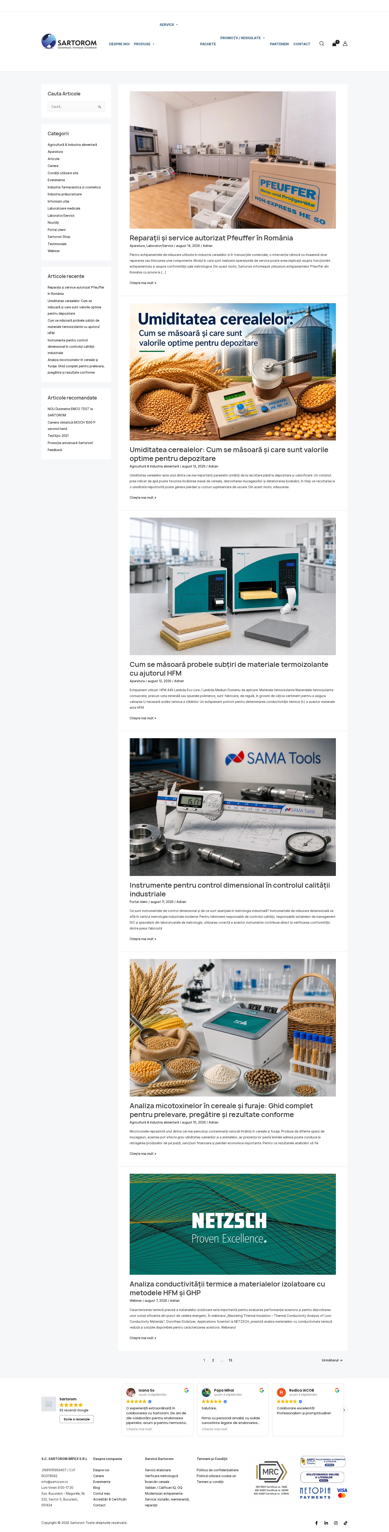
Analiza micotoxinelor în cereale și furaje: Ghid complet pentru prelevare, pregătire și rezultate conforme (76, 366)
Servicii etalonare (158, 1470)
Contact (301, 44)
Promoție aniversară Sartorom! (70, 443)
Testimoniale (57, 244)
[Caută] (321, 43)
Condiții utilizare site (63, 173)
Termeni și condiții (210, 1482)
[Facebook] (316, 1523)
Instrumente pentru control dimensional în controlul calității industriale (71, 346)
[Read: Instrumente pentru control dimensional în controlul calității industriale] (233, 807)
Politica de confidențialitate (217, 1470)
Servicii (167, 25)
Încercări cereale (157, 1482)
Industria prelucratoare (65, 194)
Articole (53, 159)
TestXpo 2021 (58, 436)
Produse (142, 44)
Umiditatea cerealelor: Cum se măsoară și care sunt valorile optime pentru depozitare (74, 307)
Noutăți (53, 222)
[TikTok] (346, 1523)
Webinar (54, 251)
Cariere (53, 166)
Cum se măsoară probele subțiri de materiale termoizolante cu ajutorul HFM (74, 326)
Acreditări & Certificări (110, 1499)
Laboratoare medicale (64, 208)
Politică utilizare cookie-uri (216, 1476)
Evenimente (56, 180)
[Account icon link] (345, 43)
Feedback (55, 450)
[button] (344, 1409)
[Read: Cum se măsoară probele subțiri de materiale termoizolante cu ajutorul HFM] (233, 586)
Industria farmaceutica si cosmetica (74, 187)
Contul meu (101, 1493)
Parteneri (279, 44)
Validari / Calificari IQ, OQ (163, 1487)
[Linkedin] (326, 1523)
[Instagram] (336, 1523)
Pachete (208, 44)
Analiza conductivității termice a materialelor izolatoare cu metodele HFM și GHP (227, 1288)
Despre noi (119, 44)
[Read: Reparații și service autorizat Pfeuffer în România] (233, 160)
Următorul (332, 1360)
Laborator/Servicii (61, 215)
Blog (96, 1487)
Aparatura (55, 151)
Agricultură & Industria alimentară (72, 145)
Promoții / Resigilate (240, 38)
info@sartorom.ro (54, 1482)
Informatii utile (58, 201)
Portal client (57, 230)
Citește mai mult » (143, 282)
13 (230, 1360)
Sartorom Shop (59, 237)
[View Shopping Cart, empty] (334, 41)
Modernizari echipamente (164, 1493)
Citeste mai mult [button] (145, 1429)
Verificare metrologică (161, 1476)
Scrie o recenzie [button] (77, 1419)
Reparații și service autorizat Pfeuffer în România (211, 237)
